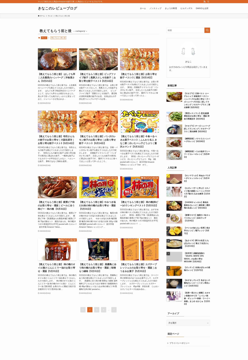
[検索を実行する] (207, 30)
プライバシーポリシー (179, 343)
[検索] (208, 1)
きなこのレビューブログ (57, 8)
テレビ (44, 38)
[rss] (204, 1)
